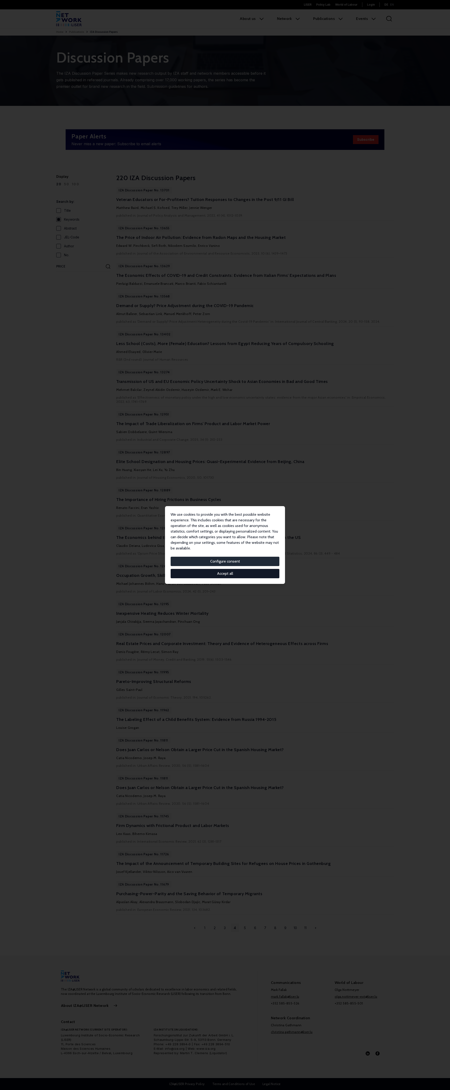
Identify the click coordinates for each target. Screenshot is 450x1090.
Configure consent (225, 561)
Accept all (225, 573)
